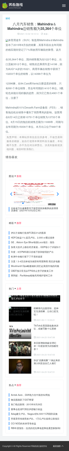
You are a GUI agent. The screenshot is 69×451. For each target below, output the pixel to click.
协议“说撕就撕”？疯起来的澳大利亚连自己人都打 (47, 362)
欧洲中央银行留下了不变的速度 (26, 256)
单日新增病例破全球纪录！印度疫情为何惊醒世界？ (46, 346)
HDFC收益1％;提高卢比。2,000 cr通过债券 (32, 237)
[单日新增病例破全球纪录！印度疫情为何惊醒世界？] (20, 348)
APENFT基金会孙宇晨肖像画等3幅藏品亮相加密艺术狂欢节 (34, 297)
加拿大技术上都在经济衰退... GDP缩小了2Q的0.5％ (37, 247)
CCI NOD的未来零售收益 (23, 423)
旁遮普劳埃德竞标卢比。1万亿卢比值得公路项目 (35, 418)
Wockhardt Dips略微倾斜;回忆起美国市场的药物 (35, 266)
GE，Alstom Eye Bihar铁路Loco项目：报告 (32, 242)
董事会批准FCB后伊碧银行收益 (26, 409)
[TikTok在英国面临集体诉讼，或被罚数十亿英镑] (20, 331)
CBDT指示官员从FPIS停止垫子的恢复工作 (32, 270)
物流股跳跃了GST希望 (22, 399)
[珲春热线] (13, 5)
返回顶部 (57, 446)
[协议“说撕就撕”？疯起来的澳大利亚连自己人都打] (20, 366)
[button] (23, 203)
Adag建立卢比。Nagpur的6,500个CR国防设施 (34, 413)
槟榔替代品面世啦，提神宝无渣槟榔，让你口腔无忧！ (46, 311)
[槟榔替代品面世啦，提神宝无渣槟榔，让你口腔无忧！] (20, 314)
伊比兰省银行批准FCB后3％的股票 (28, 232)
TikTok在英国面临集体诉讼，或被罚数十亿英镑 (46, 327)
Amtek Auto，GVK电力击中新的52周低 (30, 394)
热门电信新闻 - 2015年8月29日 (26, 404)
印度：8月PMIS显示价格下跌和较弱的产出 (32, 251)
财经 (8, 18)
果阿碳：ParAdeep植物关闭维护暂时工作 (31, 275)
